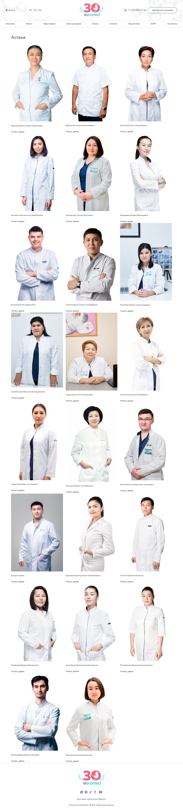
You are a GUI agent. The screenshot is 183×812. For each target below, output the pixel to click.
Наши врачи (49, 23)
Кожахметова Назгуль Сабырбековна (27, 215)
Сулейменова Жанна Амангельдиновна (28, 392)
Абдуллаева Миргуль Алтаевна (24, 484)
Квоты (95, 23)
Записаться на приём (162, 10)
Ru (30, 10)
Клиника (10, 23)
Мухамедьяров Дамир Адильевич (25, 755)
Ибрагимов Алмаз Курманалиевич (80, 125)
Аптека (113, 23)
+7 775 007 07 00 (137, 10)
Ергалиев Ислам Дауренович (23, 305)
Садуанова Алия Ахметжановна (79, 395)
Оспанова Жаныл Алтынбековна (79, 486)
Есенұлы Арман (17, 575)
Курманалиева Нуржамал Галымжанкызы (83, 575)
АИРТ (153, 23)
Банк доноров (74, 23)
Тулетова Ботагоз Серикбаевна (133, 125)
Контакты (172, 23)
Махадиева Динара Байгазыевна (134, 215)
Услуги (29, 23)
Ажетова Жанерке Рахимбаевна (134, 395)
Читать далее (17, 131)
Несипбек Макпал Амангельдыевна (135, 305)
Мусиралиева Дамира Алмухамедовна (136, 665)
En (39, 10)
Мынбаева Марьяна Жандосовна (25, 665)
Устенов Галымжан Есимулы (131, 575)
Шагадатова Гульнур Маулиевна (79, 215)
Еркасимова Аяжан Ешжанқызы (79, 755)
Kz (35, 10)
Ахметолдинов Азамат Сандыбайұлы (81, 305)
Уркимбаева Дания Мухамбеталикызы (82, 665)
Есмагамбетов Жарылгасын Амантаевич (137, 484)
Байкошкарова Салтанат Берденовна (27, 126)
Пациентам (133, 23)
